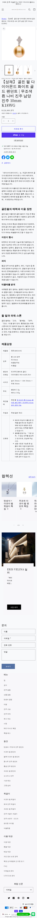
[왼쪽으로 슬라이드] (2, 71)
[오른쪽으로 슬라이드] (35, 71)
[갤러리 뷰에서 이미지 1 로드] (9, 70)
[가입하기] (30, 889)
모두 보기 (32, 477)
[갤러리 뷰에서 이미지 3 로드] (28, 70)
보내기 (8, 666)
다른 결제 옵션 (18, 140)
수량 (3, 117)
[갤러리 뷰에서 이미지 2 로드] (18, 70)
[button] (2, 9)
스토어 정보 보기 (10, 152)
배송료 (14, 113)
